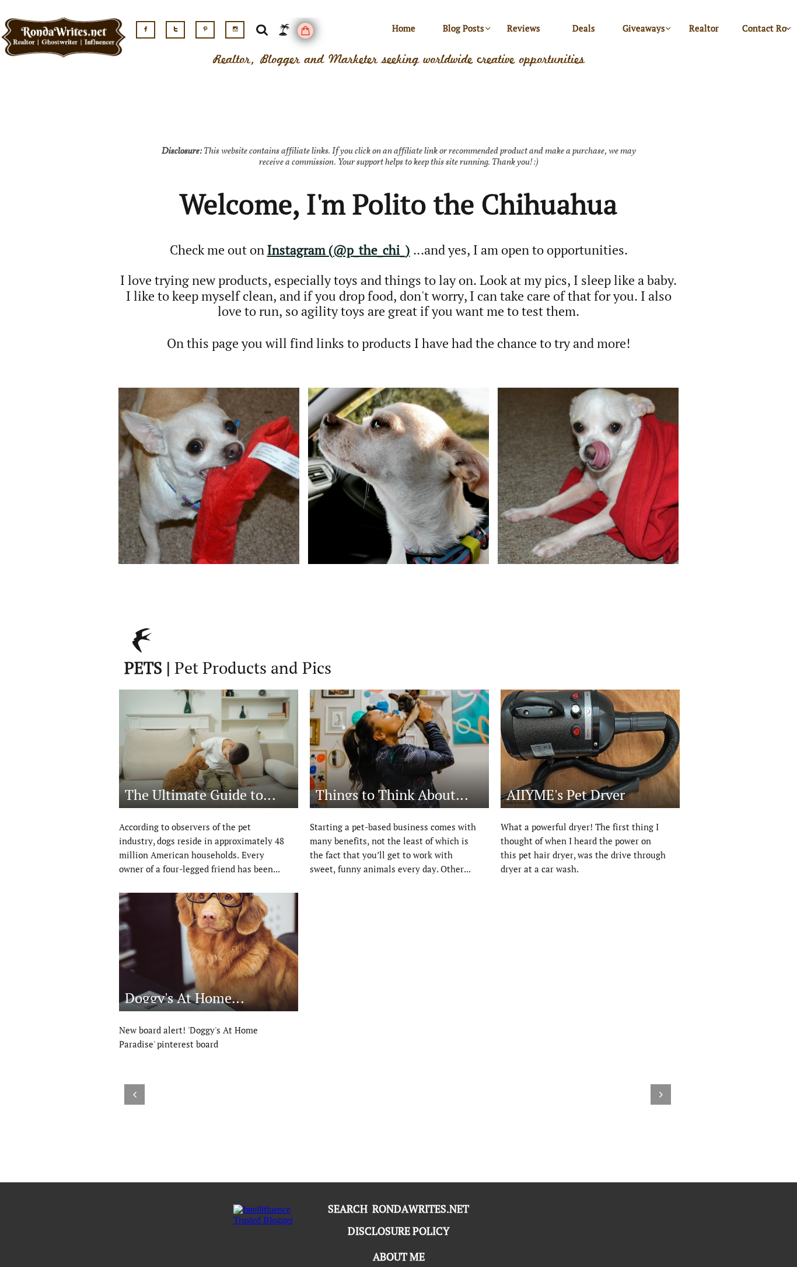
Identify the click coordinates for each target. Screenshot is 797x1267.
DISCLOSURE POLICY (399, 1231)
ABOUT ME (399, 1256)
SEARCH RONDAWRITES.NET (398, 1209)
